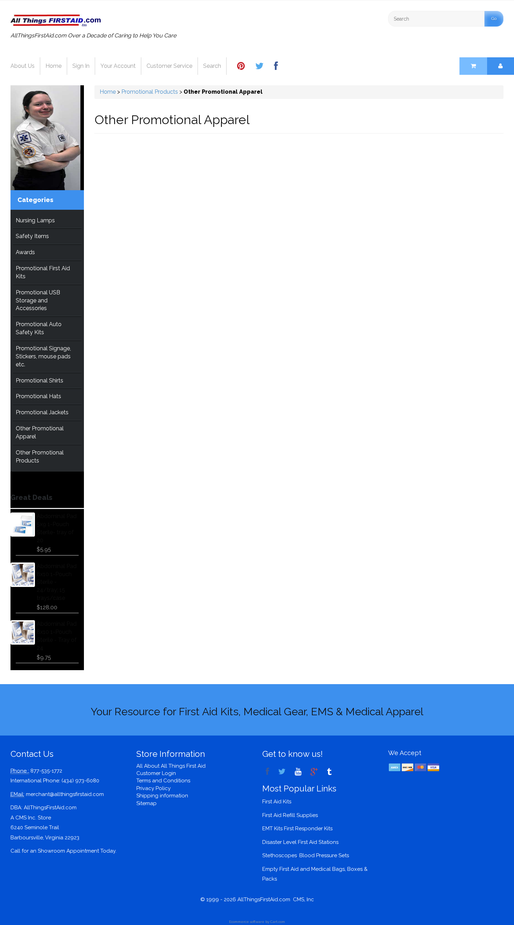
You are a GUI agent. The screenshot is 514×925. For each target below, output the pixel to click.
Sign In (81, 66)
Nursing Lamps (35, 220)
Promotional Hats (38, 396)
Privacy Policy (153, 788)
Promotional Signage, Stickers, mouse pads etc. (43, 356)
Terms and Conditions (163, 780)
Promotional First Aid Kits (43, 272)
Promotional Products (149, 91)
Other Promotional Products (40, 456)
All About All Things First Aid (171, 766)
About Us (22, 66)
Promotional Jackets (42, 412)
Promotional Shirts (39, 380)
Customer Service (169, 66)
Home (53, 66)
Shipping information (162, 796)
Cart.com (277, 922)
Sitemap (146, 803)
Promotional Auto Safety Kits (39, 328)
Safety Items (32, 236)
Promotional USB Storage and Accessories (38, 300)
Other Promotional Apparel (40, 432)
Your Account (118, 66)
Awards (25, 252)
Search (212, 66)
